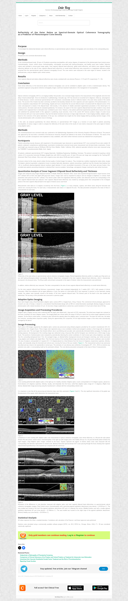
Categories (42, 15)
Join (103, 569)
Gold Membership (60, 15)
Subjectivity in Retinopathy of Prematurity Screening (36, 555)
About (50, 15)
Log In (26, 15)
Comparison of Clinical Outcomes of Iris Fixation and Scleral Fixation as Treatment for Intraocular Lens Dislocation (56, 557)
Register (33, 15)
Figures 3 (73, 391)
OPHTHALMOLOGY (40, 576)
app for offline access (64, 596)
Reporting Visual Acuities (28, 561)
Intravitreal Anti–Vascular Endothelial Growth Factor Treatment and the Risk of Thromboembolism (50, 559)
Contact (70, 15)
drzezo (31, 576)
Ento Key (64, 7)
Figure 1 (64, 185)
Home (20, 15)
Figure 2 (81, 343)
